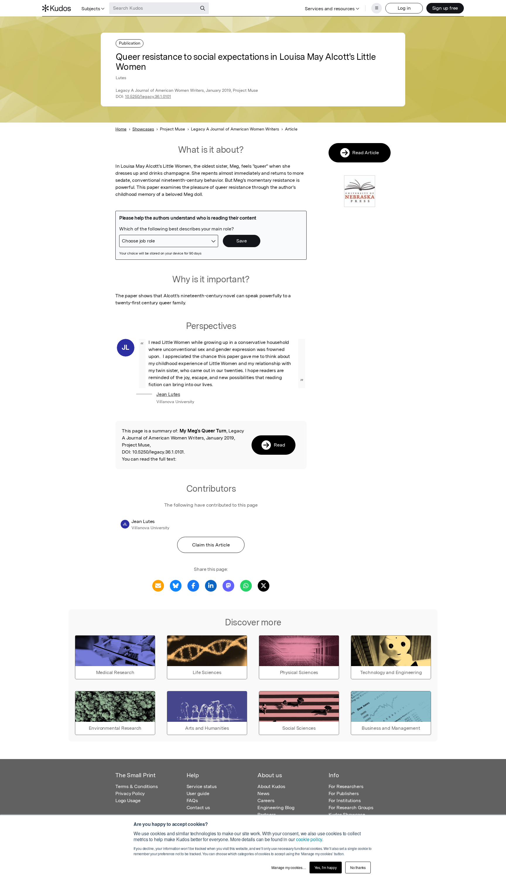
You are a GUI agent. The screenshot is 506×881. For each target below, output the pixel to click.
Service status (202, 786)
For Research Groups (351, 807)
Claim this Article (211, 545)
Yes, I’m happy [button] (325, 867)
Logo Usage (128, 800)
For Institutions (345, 800)
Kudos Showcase (347, 814)
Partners (266, 814)
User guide (198, 793)
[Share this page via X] (263, 585)
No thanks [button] (358, 867)
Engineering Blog (276, 807)
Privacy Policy (130, 793)
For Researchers (346, 786)
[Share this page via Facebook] (193, 585)
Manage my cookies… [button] (288, 867)
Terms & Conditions (136, 786)
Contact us (198, 807)
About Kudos (271, 786)
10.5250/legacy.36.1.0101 (148, 96)
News (263, 793)
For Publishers (344, 793)
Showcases (143, 129)
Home (120, 129)
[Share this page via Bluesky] (175, 585)
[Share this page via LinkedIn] (211, 585)
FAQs (192, 800)
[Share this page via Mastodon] (228, 585)
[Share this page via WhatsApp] (246, 585)
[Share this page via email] (158, 585)
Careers (265, 800)
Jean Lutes (168, 394)
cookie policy (309, 839)
